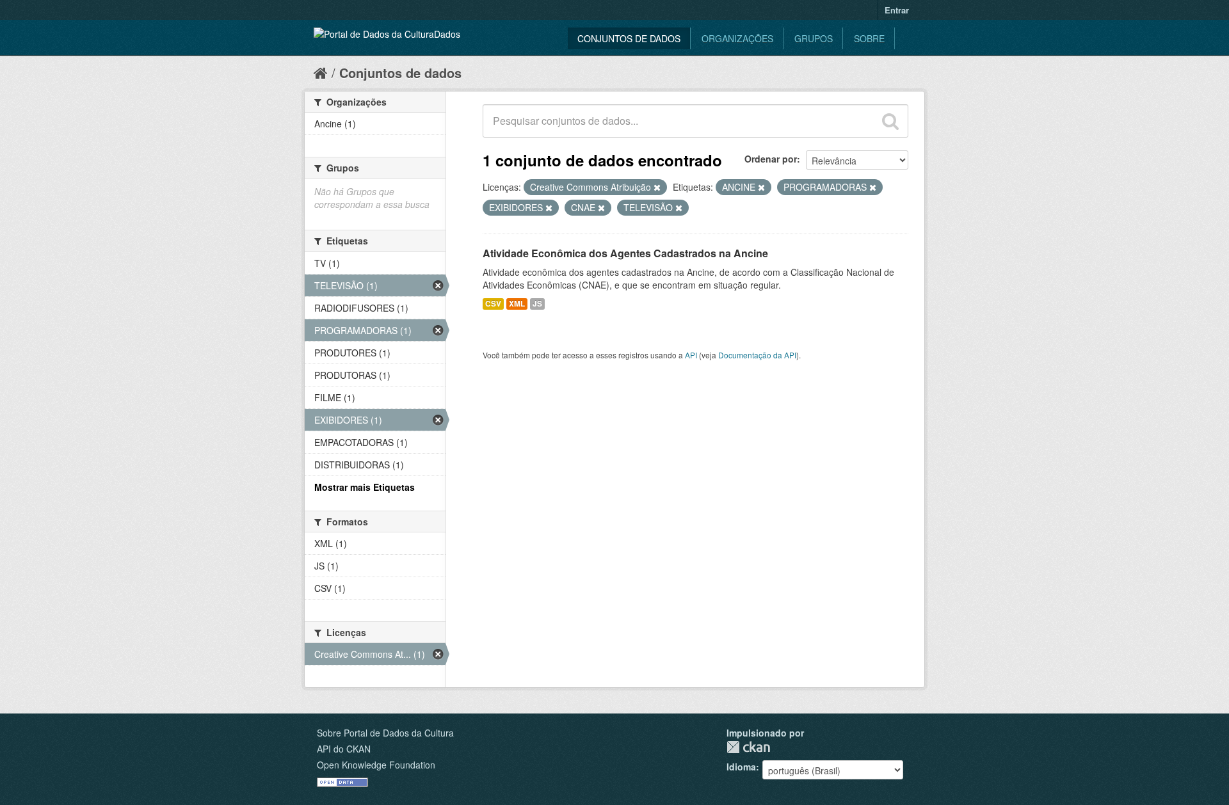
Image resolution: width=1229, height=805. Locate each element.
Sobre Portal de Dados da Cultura (385, 732)
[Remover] (657, 187)
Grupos (813, 38)
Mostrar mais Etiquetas (364, 487)
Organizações (737, 38)
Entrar (897, 10)
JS (537, 303)
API (691, 354)
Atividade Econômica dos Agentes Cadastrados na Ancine (625, 253)
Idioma (741, 766)
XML (517, 303)
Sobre (869, 38)
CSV (493, 303)
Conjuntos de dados (628, 38)
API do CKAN (344, 748)
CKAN (748, 747)
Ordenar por (770, 158)
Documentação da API (757, 354)
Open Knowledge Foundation (376, 764)
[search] (890, 121)
